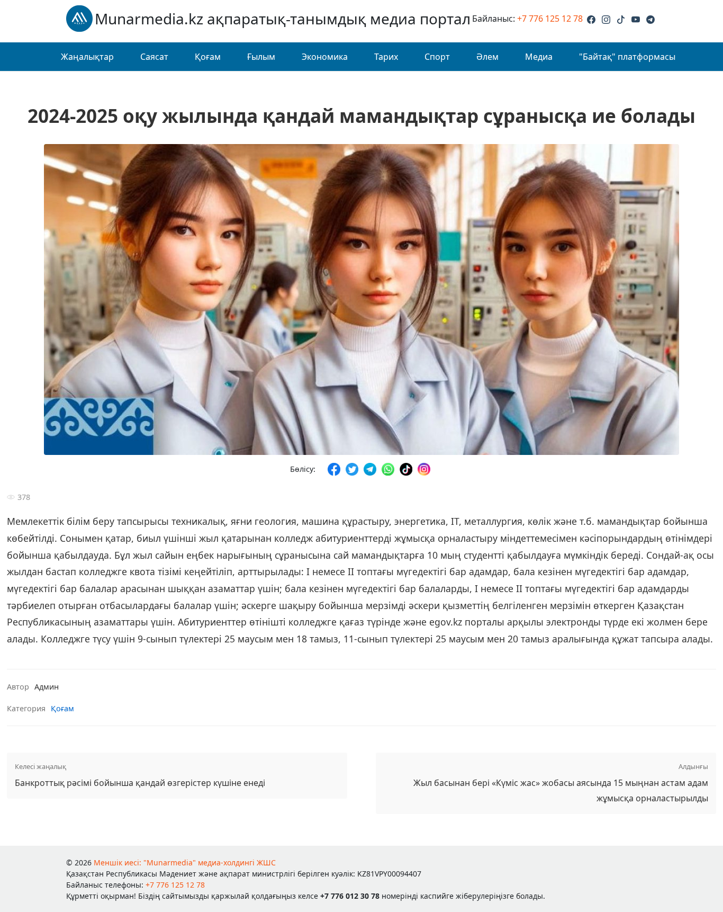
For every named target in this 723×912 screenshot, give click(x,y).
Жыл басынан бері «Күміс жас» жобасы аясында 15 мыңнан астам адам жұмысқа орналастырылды (560, 783)
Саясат (154, 56)
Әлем (487, 56)
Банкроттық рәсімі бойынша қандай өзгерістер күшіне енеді (140, 775)
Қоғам (208, 56)
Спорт (437, 56)
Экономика (325, 56)
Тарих (386, 56)
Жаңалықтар (87, 56)
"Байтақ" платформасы (627, 56)
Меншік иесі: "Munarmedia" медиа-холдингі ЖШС (185, 862)
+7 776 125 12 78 (550, 18)
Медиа (539, 56)
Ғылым (261, 56)
